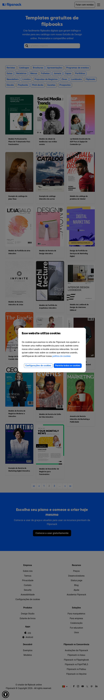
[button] (5, 694)
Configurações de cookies (38, 365)
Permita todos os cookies (67, 365)
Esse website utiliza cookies (41, 333)
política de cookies (61, 356)
